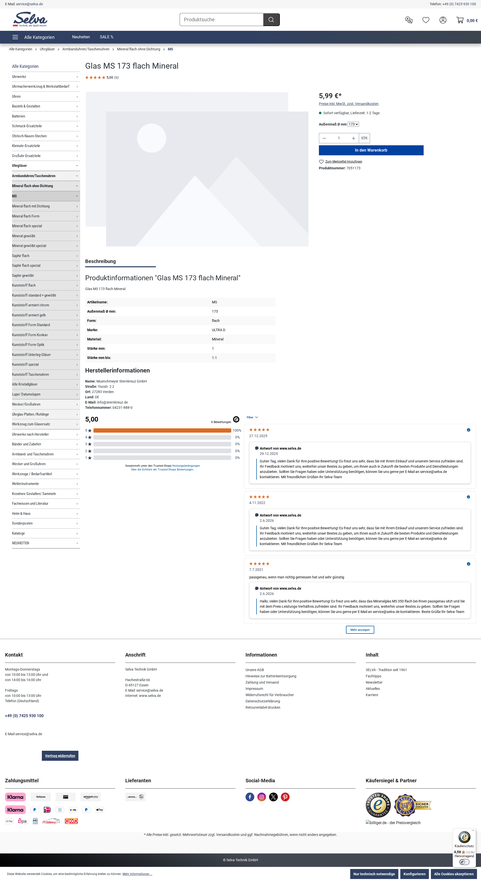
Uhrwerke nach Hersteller (30, 434)
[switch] (464, 862)
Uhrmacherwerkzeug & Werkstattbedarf (40, 86)
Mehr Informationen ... (137, 874)
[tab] (120, 261)
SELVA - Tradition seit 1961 (386, 670)
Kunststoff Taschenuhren (30, 374)
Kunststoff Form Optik (28, 344)
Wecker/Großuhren (26, 404)
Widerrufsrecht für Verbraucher (270, 695)
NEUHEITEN (20, 543)
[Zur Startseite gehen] (30, 19)
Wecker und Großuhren (29, 464)
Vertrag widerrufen (60, 756)
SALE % (106, 37)
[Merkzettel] (424, 19)
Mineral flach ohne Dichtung (32, 186)
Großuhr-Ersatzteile (26, 156)
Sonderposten (22, 523)
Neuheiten (81, 37)
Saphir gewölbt (23, 275)
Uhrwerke (19, 76)
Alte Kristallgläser (25, 384)
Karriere (372, 695)
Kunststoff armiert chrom (30, 305)
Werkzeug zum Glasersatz (31, 424)
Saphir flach (20, 256)
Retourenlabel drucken (263, 707)
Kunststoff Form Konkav (30, 335)
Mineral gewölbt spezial (29, 245)
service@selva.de (29, 4)
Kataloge (18, 533)
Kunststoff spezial (25, 364)
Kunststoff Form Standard (31, 325)
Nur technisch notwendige (374, 874)
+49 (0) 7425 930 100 (459, 4)
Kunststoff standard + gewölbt (34, 295)
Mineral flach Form (25, 216)
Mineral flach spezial (27, 226)
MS (14, 196)
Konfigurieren (415, 874)
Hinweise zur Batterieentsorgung (271, 676)
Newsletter (374, 682)
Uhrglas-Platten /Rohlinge (30, 414)
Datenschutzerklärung (263, 701)
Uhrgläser (19, 165)
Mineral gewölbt (23, 236)
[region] (197, 169)
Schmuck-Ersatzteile (27, 126)
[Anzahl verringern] (324, 138)
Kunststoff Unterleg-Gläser (31, 354)
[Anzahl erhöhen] (353, 138)
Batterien (18, 116)
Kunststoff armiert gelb (29, 315)
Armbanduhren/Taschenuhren (33, 176)
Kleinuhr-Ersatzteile (26, 146)
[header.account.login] (441, 19)
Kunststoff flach (24, 285)
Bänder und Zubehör (26, 444)
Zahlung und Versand (262, 682)
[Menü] (473, 831)
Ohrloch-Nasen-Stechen (29, 136)
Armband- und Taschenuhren (33, 454)
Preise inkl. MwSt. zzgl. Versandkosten (349, 104)
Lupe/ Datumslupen (26, 394)
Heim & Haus (21, 513)
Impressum (254, 689)
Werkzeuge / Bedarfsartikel (32, 474)
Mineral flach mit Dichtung (31, 206)
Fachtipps (373, 676)
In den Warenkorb (371, 150)
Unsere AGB (255, 670)
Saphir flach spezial (26, 265)
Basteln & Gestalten (26, 106)
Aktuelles (373, 689)
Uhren (16, 96)
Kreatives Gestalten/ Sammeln (34, 493)
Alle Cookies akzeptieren (454, 874)
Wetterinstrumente (25, 483)
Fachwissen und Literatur (30, 503)
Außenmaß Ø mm (333, 124)
